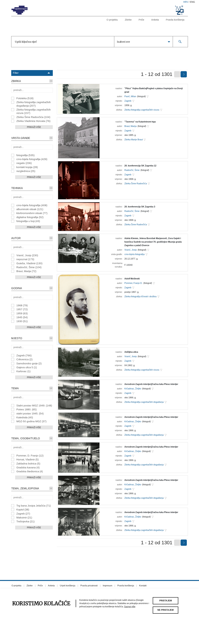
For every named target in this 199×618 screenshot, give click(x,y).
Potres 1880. (26, 409)
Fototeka (24, 98)
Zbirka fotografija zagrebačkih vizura (33, 111)
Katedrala (24, 417)
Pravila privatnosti (89, 585)
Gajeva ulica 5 (26, 367)
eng (192, 2)
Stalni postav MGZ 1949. (34, 405)
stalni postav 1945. (30, 413)
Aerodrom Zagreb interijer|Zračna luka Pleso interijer (151, 384)
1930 (22, 321)
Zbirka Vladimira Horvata (33, 121)
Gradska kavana (28, 467)
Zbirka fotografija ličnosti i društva (140, 296)
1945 (22, 317)
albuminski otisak (29, 209)
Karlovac (23, 371)
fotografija (25, 155)
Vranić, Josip (27, 255)
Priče (141, 19)
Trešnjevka (25, 521)
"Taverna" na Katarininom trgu (140, 122)
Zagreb (24, 355)
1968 (22, 305)
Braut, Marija (26, 271)
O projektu (112, 19)
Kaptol (22, 509)
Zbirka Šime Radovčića (33, 117)
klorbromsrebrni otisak (31, 213)
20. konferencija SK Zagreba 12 (140, 166)
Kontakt (142, 585)
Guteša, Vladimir (29, 263)
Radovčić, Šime (28, 267)
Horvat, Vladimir (27, 459)
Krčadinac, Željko (132, 388)
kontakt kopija (27, 167)
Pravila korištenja (175, 19)
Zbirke (128, 19)
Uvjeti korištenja (67, 585)
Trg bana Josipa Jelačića (33, 505)
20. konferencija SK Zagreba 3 (139, 207)
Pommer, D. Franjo (29, 455)
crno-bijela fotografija (31, 159)
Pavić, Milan (130, 96)
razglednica (25, 171)
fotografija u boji (28, 221)
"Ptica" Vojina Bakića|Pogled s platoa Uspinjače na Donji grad (153, 90)
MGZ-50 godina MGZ (31, 421)
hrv (185, 2)
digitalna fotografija (29, 217)
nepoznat (25, 259)
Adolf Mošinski (132, 278)
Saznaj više (129, 606)
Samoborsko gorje (29, 363)
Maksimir (24, 517)
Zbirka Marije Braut (133, 139)
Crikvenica (24, 359)
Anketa (155, 19)
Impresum (107, 585)
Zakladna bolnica (28, 463)
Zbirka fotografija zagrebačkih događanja (33, 104)
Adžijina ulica (131, 352)
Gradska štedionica (29, 471)
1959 (22, 313)
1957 (22, 309)
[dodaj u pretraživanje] (147, 96)
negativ (24, 163)
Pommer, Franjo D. (133, 283)
